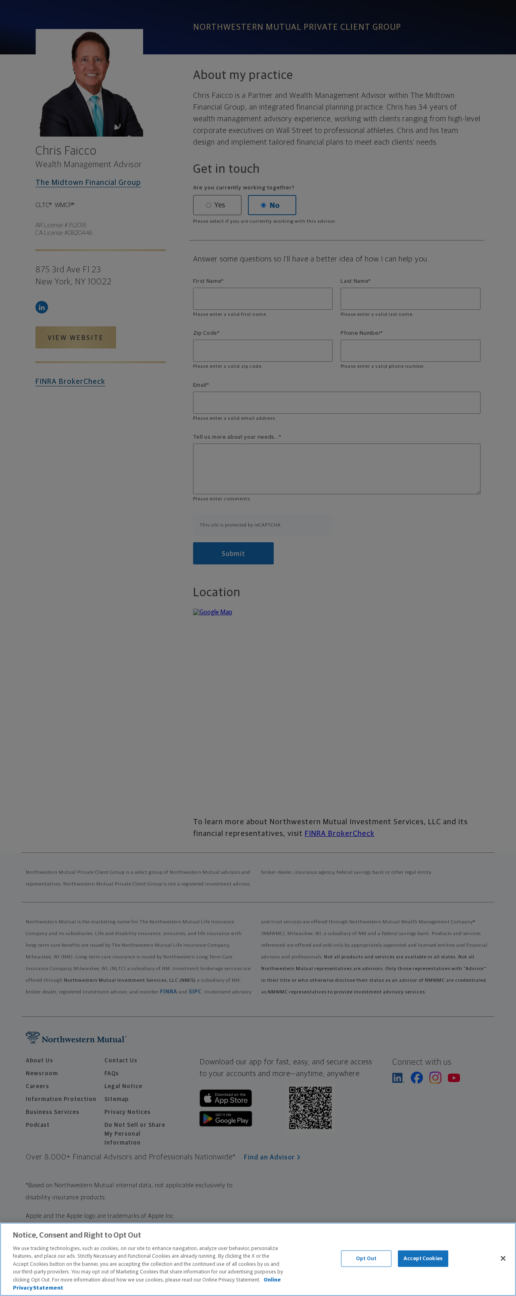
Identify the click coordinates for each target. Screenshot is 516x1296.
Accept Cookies (423, 1258)
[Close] (503, 1258)
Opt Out (366, 1258)
